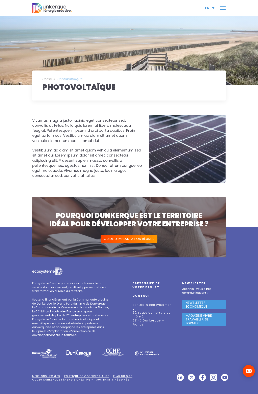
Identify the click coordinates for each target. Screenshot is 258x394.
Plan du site (122, 376)
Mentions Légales (46, 376)
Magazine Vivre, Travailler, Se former (198, 319)
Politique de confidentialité (86, 376)
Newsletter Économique (196, 304)
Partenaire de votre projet (146, 285)
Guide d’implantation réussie (129, 238)
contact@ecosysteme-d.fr (152, 307)
